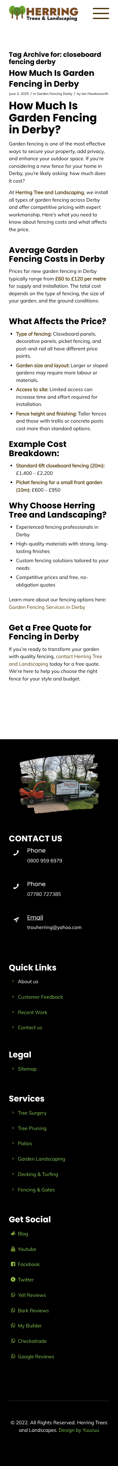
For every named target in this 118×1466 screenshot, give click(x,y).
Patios (25, 1143)
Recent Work (33, 1012)
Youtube (27, 1249)
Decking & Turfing (38, 1174)
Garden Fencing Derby (54, 93)
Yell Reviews (32, 1295)
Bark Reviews (33, 1310)
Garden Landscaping (41, 1159)
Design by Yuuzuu (79, 1430)
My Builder (30, 1325)
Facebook (29, 1264)
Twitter (26, 1280)
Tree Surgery (32, 1113)
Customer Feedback (40, 997)
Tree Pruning (32, 1128)
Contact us (30, 1027)
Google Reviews (36, 1356)
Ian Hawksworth (95, 93)
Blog (23, 1234)
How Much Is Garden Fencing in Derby (51, 78)
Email (35, 918)
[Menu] (97, 13)
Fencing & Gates (36, 1190)
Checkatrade (32, 1341)
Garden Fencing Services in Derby (47, 607)
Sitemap (27, 1069)
